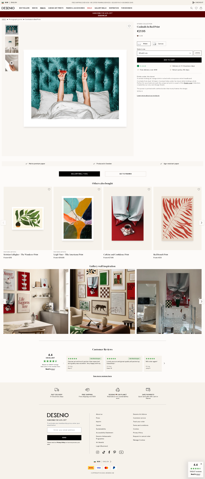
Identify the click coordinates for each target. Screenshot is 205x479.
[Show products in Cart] (201, 8)
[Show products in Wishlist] (196, 8)
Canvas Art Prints (56, 8)
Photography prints (16, 19)
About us (99, 414)
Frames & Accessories (75, 8)
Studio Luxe (188, 83)
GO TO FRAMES (125, 174)
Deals (89, 8)
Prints (43, 8)
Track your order (139, 422)
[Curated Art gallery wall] (102, 301)
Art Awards (100, 442)
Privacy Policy (61, 442)
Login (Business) (102, 446)
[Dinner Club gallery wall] (35, 301)
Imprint (98, 422)
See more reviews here (102, 376)
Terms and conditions (140, 425)
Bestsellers (24, 8)
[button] (198, 53)
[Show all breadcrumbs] (4, 19)
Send (64, 438)
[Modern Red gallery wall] (169, 301)
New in (35, 8)
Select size (141, 49)
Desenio (109, 473)
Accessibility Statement (104, 433)
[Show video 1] (11, 63)
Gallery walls (101, 8)
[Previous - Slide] (3, 222)
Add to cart (169, 60)
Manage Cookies (139, 440)
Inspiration (114, 8)
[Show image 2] (11, 44)
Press (98, 418)
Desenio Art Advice (140, 414)
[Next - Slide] (201, 222)
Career (98, 425)
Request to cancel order (142, 436)
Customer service (139, 418)
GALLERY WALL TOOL (79, 174)
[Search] (191, 8)
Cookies (136, 429)
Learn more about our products (148, 96)
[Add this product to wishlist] (129, 25)
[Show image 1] (11, 30)
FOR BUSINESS (126, 8)
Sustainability (101, 429)
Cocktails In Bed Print (33, 19)
